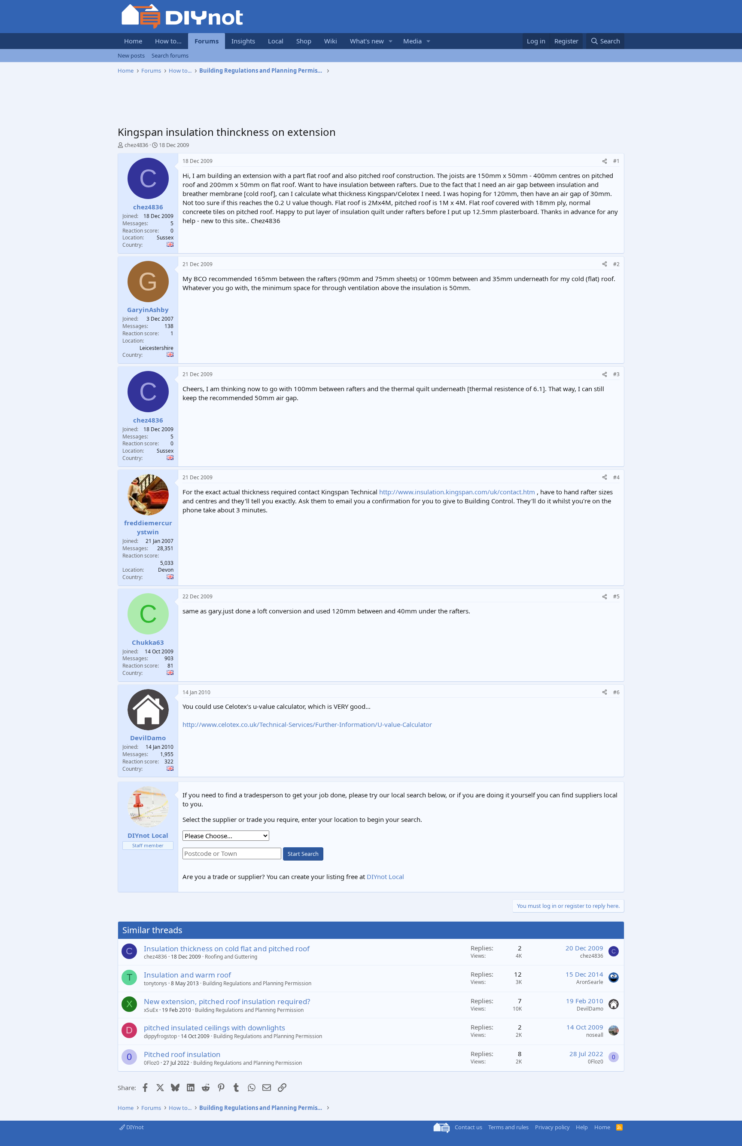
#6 (616, 692)
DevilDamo (590, 1008)
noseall (594, 1035)
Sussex (165, 237)
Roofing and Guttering (231, 956)
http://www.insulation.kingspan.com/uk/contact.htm (457, 491)
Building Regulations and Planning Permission (257, 983)
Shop (303, 41)
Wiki (330, 41)
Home (133, 41)
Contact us (468, 1127)
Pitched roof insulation (182, 1054)
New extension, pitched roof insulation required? (227, 1001)
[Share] (604, 161)
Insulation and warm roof (187, 975)
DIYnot (134, 1127)
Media (412, 41)
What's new (367, 41)
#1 (616, 161)
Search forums (170, 55)
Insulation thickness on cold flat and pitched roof (227, 948)
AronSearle (589, 982)
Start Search (303, 854)
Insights (243, 41)
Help (582, 1127)
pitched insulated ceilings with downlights (214, 1028)
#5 (616, 596)
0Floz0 (151, 1062)
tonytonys (155, 983)
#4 (616, 477)
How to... (168, 41)
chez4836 (136, 145)
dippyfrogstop (160, 1036)
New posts (131, 55)
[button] (391, 41)
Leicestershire (156, 348)
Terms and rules (508, 1127)
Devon (165, 569)
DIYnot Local (385, 876)
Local (275, 41)
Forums (207, 41)
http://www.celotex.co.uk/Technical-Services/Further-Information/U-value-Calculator (307, 724)
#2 (616, 264)
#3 (616, 374)
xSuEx (151, 1010)
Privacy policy (552, 1127)
